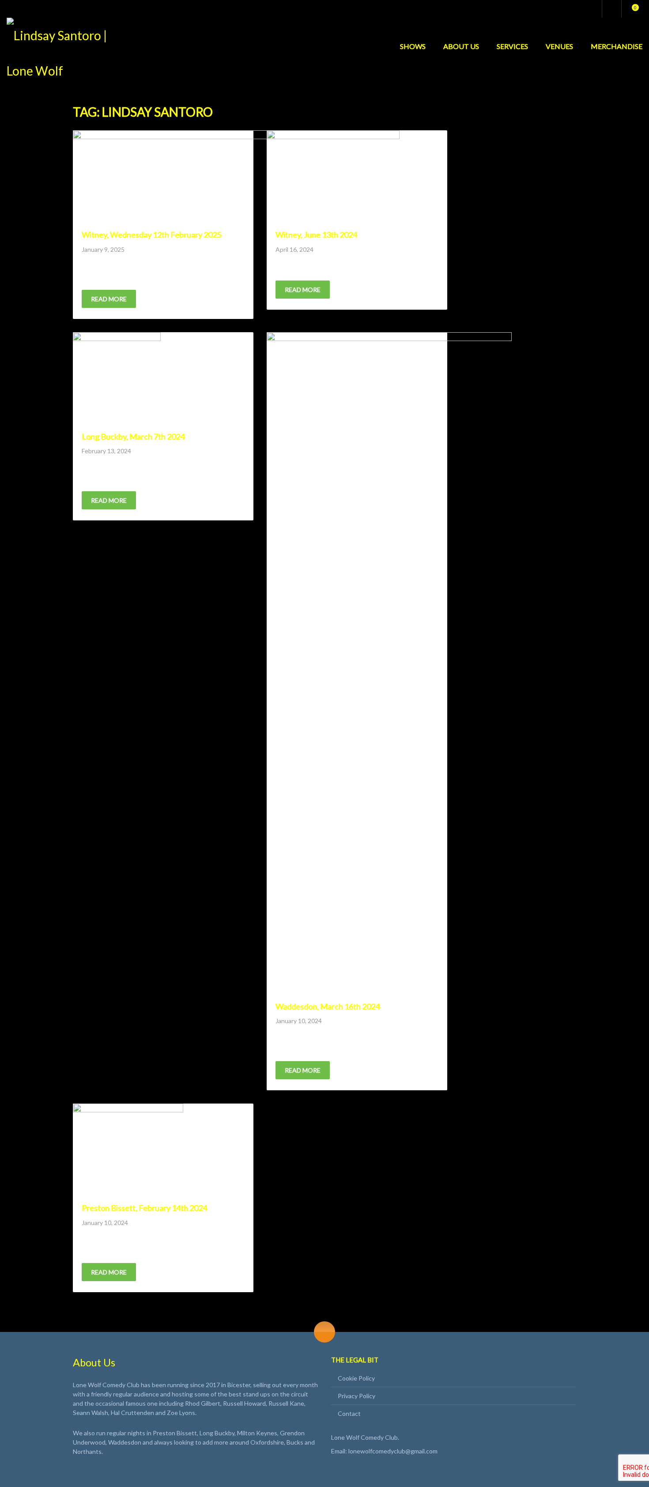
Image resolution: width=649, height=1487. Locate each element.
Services (512, 46)
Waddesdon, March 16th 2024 (327, 1006)
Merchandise (616, 46)
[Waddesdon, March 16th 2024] (389, 663)
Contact (349, 1413)
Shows (413, 46)
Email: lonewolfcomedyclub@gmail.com (384, 1451)
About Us (461, 46)
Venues (559, 46)
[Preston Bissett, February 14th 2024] (128, 1150)
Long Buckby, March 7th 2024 (133, 436)
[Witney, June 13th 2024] (333, 176)
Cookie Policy (356, 1378)
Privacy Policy (356, 1396)
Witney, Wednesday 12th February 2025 (151, 234)
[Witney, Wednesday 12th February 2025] (177, 176)
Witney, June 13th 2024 (316, 234)
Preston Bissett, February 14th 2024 (144, 1208)
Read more (109, 299)
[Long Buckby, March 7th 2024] (117, 378)
